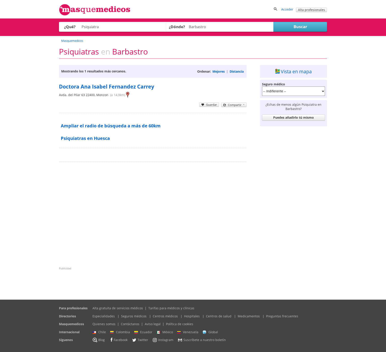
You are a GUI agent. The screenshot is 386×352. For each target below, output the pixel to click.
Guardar (211, 105)
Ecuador (146, 332)
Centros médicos (165, 316)
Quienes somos (103, 324)
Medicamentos (249, 316)
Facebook (121, 340)
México (167, 332)
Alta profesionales (311, 10)
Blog (101, 340)
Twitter (143, 340)
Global (213, 332)
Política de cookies (179, 324)
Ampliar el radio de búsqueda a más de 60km (111, 126)
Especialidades (103, 316)
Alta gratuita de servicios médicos (117, 308)
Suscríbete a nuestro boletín (204, 340)
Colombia (123, 332)
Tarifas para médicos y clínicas (171, 308)
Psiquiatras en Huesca (85, 138)
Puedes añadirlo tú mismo (293, 117)
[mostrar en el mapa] (127, 95)
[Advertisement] (293, 195)
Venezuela (190, 332)
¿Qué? (70, 26)
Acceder (287, 9)
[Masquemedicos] (94, 14)
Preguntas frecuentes (282, 316)
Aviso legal (153, 324)
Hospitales (192, 316)
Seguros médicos (134, 316)
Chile (102, 332)
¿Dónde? (177, 26)
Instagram (165, 340)
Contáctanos (130, 324)
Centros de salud (218, 316)
